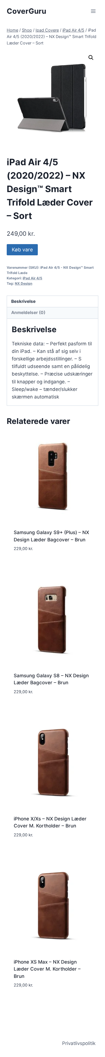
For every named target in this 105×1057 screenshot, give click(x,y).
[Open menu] (93, 11)
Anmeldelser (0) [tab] (28, 312)
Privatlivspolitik (78, 1043)
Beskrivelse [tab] (23, 301)
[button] (91, 58)
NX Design (23, 283)
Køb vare (22, 250)
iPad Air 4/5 (32, 278)
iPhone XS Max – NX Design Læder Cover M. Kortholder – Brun (47, 969)
